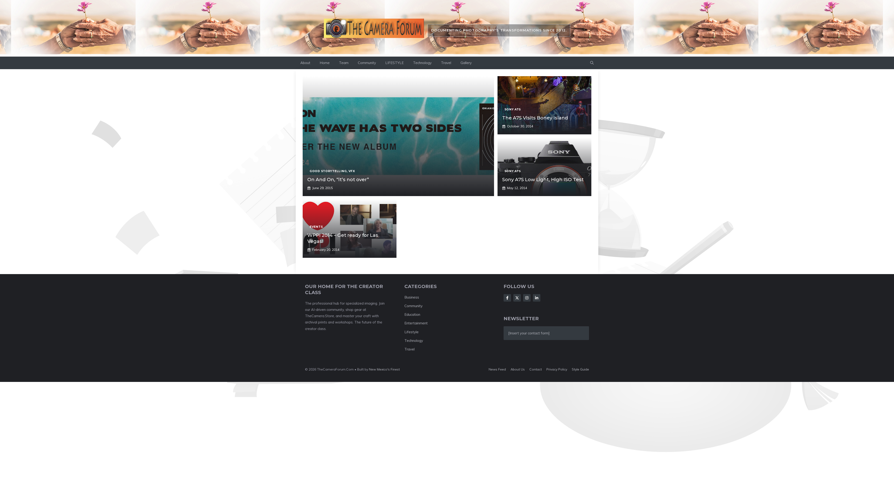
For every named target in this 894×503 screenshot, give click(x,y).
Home (325, 63)
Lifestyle (411, 332)
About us (518, 369)
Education (412, 314)
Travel (446, 63)
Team (344, 63)
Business (411, 297)
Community (367, 63)
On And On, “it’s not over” (338, 179)
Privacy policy (556, 369)
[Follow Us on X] (517, 298)
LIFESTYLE (394, 63)
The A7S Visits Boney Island (535, 118)
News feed (497, 369)
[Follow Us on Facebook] (507, 298)
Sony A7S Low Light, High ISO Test (543, 179)
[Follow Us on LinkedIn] (536, 298)
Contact (535, 369)
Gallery (466, 63)
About (305, 63)
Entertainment (416, 323)
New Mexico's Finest (384, 369)
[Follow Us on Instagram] (527, 298)
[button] (592, 63)
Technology (422, 63)
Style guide (580, 369)
